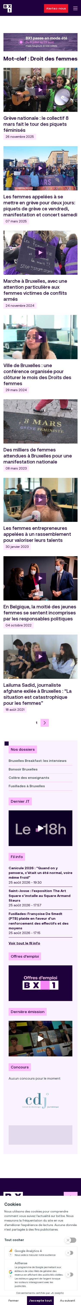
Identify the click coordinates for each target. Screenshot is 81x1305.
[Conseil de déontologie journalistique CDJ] (40, 1100)
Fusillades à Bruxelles (27, 786)
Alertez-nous (56, 8)
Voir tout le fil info (24, 943)
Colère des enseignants (29, 777)
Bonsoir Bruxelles (23, 769)
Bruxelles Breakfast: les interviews (38, 760)
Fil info (17, 857)
